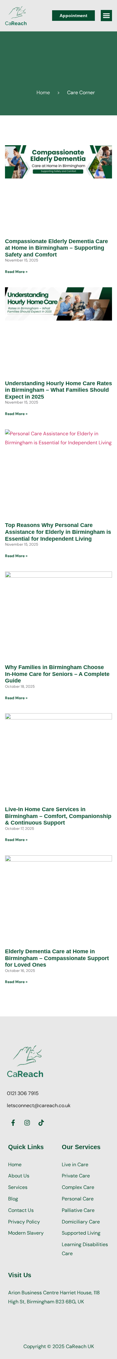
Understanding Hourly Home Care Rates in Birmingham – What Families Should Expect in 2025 (58, 390)
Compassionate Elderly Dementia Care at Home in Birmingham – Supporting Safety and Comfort (56, 248)
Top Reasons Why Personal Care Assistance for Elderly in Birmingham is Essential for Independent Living (58, 532)
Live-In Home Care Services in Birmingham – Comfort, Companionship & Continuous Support (58, 816)
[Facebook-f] (13, 1122)
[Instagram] (27, 1122)
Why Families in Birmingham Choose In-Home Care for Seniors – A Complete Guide (57, 674)
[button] (106, 15)
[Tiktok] (41, 1122)
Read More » (16, 271)
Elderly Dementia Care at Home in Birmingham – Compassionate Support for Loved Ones (57, 958)
